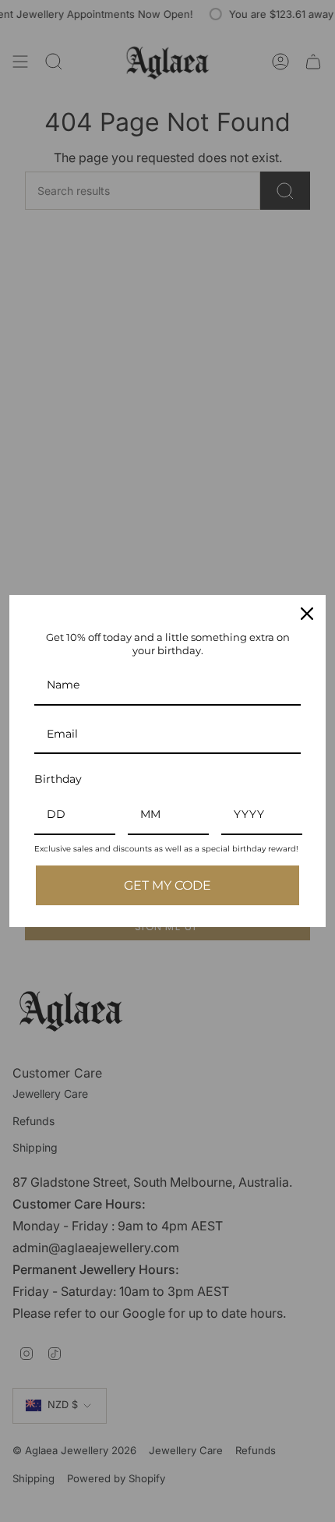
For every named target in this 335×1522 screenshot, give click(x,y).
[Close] (307, 613)
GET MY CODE (167, 885)
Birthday (58, 779)
